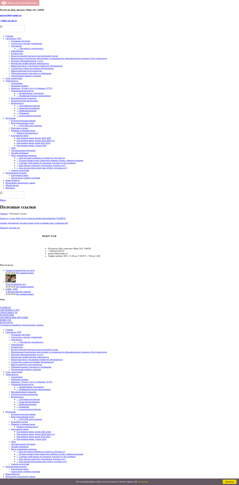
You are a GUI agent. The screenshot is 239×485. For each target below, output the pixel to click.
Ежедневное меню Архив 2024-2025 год (36, 140)
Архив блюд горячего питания (25, 178)
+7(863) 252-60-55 (8, 21)
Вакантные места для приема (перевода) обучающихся (37, 66)
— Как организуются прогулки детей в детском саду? (42, 168)
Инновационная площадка (23, 98)
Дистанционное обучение (23, 150)
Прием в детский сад (10, 228)
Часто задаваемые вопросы (24, 155)
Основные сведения (20, 41)
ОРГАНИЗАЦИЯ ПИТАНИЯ (14, 317)
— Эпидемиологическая (28, 106)
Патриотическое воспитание (24, 101)
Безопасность (17, 103)
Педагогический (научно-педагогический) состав (34, 56)
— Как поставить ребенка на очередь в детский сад (41, 158)
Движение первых (19, 86)
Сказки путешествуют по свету (20, 270)
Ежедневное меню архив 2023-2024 (33, 143)
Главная (3, 213)
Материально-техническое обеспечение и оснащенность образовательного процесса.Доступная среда (59, 58)
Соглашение (143, 482)
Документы (16, 46)
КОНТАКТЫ (6, 322)
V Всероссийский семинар (18, 291)
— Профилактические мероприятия (33, 96)
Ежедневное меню (19, 135)
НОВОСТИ (5, 320)
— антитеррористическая (29, 115)
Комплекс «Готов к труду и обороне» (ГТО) (31, 88)
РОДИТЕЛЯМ (7, 315)
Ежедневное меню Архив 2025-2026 (34, 138)
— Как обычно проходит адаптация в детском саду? (41, 165)
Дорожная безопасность (22, 91)
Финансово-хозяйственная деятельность (30, 63)
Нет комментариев (25, 273)
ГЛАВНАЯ (5, 307)
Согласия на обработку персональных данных (22, 325)
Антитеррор (17, 83)
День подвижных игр (16, 284)
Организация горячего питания (26, 76)
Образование (17, 51)
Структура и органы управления (26, 43)
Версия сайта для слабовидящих (22, 3)
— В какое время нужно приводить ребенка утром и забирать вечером (50, 160)
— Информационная (26, 110)
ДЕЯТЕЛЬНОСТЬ (8, 312)
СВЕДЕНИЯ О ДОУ (10, 310)
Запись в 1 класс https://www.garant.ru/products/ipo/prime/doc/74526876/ (33, 218)
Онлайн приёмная (19, 153)
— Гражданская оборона (28, 108)
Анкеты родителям (20, 170)
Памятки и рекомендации (23, 130)
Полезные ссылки (19, 128)
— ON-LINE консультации (29, 125)
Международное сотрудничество (26, 71)
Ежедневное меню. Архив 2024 (31, 145)
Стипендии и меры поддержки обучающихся (32, 68)
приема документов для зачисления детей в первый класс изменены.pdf (34, 223)
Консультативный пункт (22, 123)
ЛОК (13, 148)
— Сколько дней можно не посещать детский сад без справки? (46, 163)
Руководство (17, 53)
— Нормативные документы (30, 93)
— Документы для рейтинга (30, 48)
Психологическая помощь (23, 120)
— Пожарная (23, 113)
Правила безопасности (27, 133)
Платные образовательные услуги (27, 61)
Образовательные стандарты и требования (31, 73)
